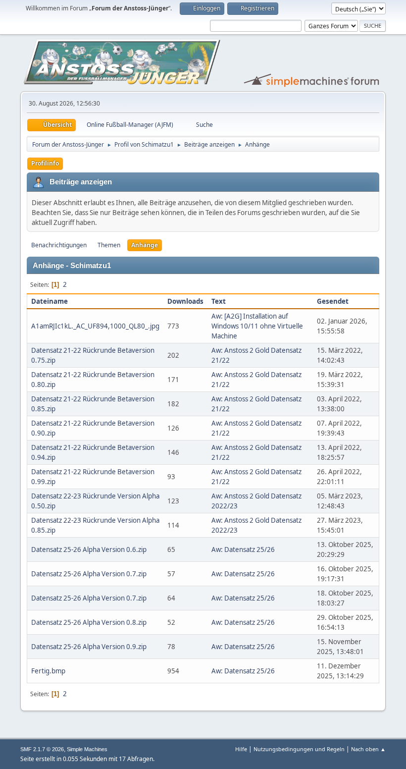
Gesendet (333, 301)
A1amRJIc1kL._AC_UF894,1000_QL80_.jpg (95, 326)
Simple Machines (87, 749)
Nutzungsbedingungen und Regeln (299, 749)
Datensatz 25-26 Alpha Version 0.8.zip (89, 622)
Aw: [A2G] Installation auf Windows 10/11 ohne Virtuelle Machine (257, 326)
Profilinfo (45, 163)
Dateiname (50, 301)
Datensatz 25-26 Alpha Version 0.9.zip (89, 646)
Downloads (185, 301)
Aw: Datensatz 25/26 (243, 549)
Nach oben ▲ (368, 749)
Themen (109, 245)
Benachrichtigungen (59, 245)
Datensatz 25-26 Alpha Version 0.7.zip (89, 573)
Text (218, 301)
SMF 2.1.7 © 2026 (42, 749)
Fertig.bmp (48, 670)
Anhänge (144, 245)
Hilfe (241, 749)
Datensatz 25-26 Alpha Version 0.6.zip (89, 549)
